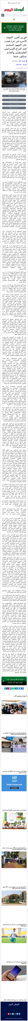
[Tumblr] (11, 1014)
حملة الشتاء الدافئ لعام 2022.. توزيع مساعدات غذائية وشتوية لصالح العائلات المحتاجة (14, 848)
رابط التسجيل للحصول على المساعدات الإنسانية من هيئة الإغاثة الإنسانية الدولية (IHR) (14, 733)
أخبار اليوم (18, 64)
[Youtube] (9, 1014)
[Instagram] (15, 1014)
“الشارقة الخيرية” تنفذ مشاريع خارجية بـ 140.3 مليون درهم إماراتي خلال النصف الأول (14, 887)
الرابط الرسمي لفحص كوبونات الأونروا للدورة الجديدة (14, 810)
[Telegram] (13, 1014)
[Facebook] (19, 1014)
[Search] (2, 15)
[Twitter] (17, 1014)
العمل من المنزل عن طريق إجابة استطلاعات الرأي (15, 999)
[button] (14, 19)
